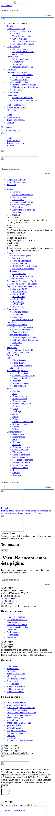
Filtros (9, 358)
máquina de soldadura (16, 730)
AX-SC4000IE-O (20, 291)
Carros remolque (19, 39)
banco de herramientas (17, 710)
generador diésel (14, 725)
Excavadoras (12, 56)
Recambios (12, 95)
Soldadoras (17, 90)
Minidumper (17, 62)
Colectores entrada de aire (23, 375)
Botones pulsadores (21, 447)
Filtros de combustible (22, 365)
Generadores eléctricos (17, 54)
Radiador (16, 381)
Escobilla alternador (21, 455)
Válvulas (16, 429)
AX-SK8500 (18, 307)
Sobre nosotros (13, 117)
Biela (14, 393)
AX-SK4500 (18, 301)
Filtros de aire (18, 363)
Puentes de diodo (20, 467)
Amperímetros (18, 437)
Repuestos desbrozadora (23, 51)
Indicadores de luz (20, 457)
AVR (14, 439)
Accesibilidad (13, 684)
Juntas (15, 414)
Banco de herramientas (22, 74)
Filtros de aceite (19, 360)
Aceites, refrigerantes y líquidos (21, 350)
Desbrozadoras (13, 46)
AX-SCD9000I (19, 294)
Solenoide (16, 475)
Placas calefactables (21, 378)
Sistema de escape (20, 424)
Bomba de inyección (21, 403)
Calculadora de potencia (23, 44)
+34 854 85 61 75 (12, 130)
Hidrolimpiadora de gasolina (25, 87)
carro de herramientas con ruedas (21, 715)
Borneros (16, 444)
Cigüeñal (16, 406)
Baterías (16, 442)
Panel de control (14, 368)
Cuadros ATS (13, 355)
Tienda (10, 26)
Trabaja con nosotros (16, 120)
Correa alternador (20, 449)
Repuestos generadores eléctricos (21, 286)
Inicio (9, 115)
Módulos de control (21, 462)
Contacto (5, 18)
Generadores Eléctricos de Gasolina (22, 284)
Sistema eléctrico (14, 432)
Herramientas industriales (18, 82)
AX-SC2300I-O (19, 289)
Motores (16, 33)
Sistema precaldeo (20, 383)
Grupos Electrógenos (16, 105)
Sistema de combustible (22, 421)
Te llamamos (6, 5)
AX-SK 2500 (18, 296)
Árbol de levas (18, 391)
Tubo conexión (19, 386)
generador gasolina (15, 728)
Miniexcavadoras (20, 59)
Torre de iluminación (21, 36)
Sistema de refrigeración (17, 370)
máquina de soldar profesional (20, 740)
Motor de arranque (20, 465)
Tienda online (13, 668)
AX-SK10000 (18, 299)
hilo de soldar (13, 738)
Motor (9, 388)
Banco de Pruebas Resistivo (24, 41)
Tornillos (16, 426)
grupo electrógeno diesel (17, 705)
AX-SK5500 (18, 304)
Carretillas (11, 69)
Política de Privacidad (16, 686)
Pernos (15, 416)
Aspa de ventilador (20, 373)
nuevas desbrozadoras (16, 107)
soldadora (11, 735)
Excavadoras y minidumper (24, 100)
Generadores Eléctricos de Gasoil (21, 281)
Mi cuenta (11, 110)
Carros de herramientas (17, 72)
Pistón (15, 419)
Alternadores (18, 434)
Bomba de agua (19, 401)
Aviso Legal (12, 681)
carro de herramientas (16, 702)
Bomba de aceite (19, 398)
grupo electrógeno (15, 717)
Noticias (10, 122)
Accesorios (17, 64)
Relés (14, 470)
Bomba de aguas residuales (24, 84)
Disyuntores (17, 452)
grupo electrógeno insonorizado (21, 707)
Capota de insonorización (18, 352)
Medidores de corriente (22, 460)
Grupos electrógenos (16, 28)
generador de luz (14, 720)
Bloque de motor (19, 396)
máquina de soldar (15, 733)
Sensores (16, 472)
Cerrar (4, 551)
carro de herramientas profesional (21, 712)
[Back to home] (13, 3)
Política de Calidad (15, 691)
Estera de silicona (20, 79)
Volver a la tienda (28, 805)
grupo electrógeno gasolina (19, 723)
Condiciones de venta (16, 678)
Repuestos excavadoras (22, 67)
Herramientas (13, 92)
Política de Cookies (15, 689)
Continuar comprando (14, 810)
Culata (15, 409)
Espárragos (17, 411)
